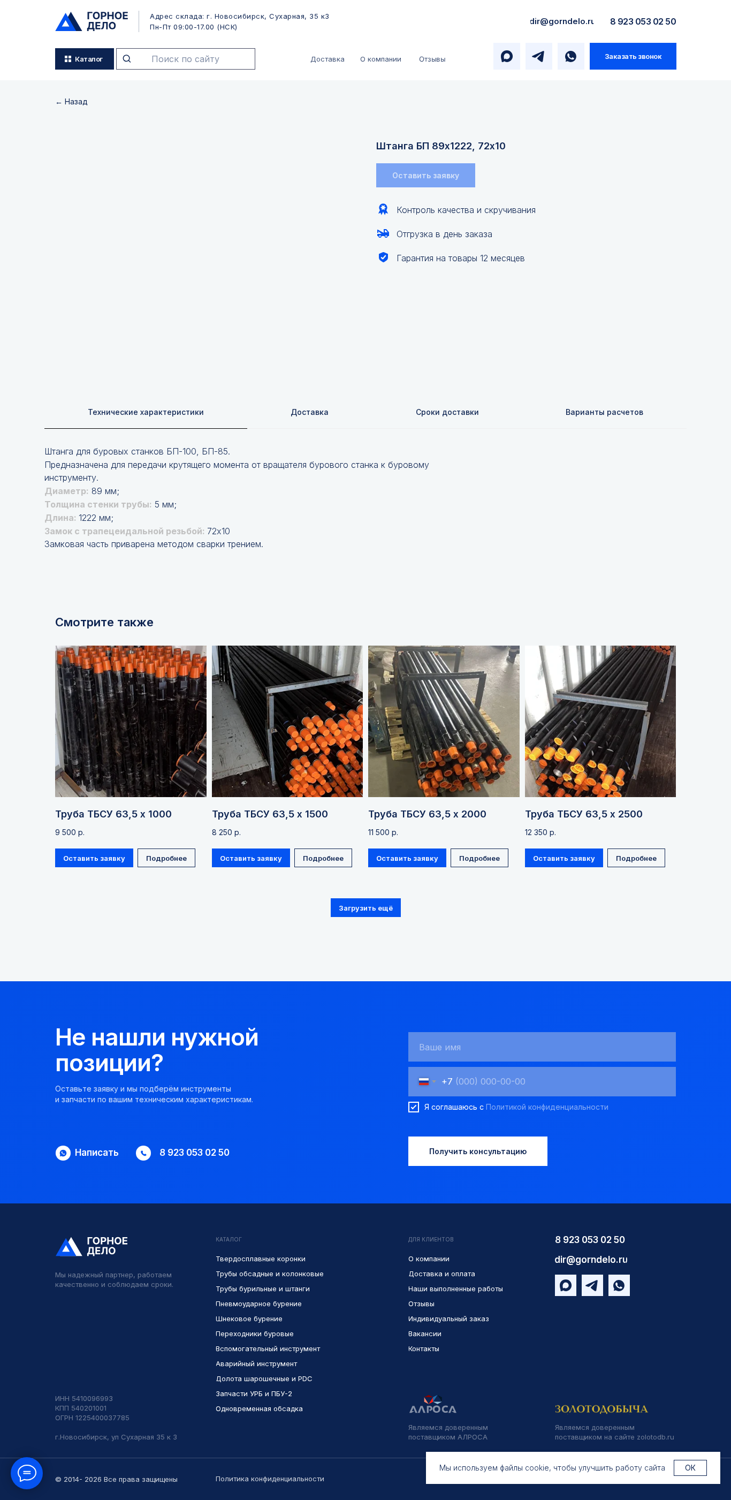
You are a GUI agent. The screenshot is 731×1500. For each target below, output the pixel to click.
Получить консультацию (478, 1151)
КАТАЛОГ (229, 1239)
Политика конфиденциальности (270, 1478)
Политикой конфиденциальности (547, 1106)
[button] (633, 56)
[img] (91, 21)
